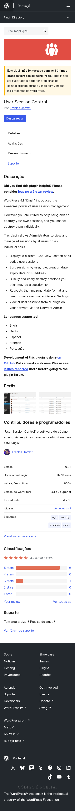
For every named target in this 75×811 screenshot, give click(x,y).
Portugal (19, 758)
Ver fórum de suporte (19, 630)
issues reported (16, 369)
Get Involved (48, 687)
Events (44, 694)
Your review (12, 602)
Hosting (9, 668)
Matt (9, 727)
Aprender (10, 687)
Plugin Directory (14, 17)
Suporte (13, 163)
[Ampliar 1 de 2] (31, 398)
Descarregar (14, 118)
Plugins (44, 668)
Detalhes (14, 133)
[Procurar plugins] (44, 31)
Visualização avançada (20, 536)
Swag (45, 708)
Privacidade (12, 675)
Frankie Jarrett (20, 108)
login (54, 517)
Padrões (45, 675)
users (66, 525)
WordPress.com (17, 720)
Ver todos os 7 (62, 508)
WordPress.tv (15, 708)
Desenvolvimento (20, 153)
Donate (46, 701)
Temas (44, 661)
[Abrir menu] (69, 6)
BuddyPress (14, 741)
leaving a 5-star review (35, 191)
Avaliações (15, 143)
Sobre (8, 654)
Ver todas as (62, 602)
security (65, 517)
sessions (55, 525)
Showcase (46, 654)
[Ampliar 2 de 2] (66, 398)
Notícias (9, 661)
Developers (12, 701)
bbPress (11, 734)
